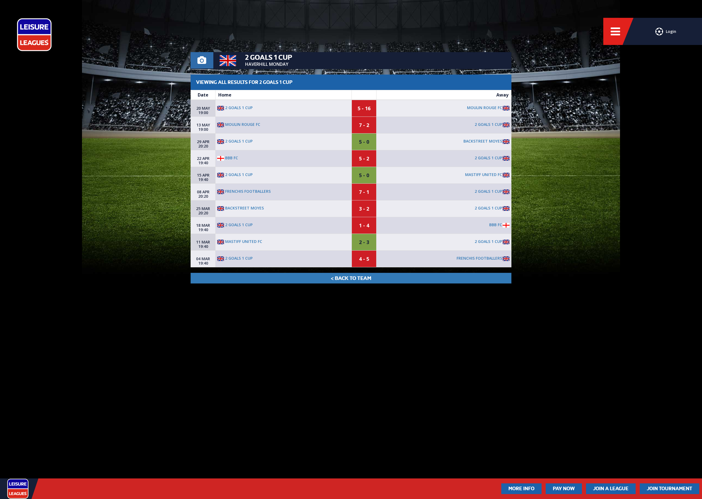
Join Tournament (669, 488)
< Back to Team (351, 278)
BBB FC (231, 157)
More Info (521, 488)
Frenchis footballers (247, 191)
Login (671, 31)
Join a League (611, 488)
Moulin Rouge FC (484, 107)
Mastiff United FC (483, 174)
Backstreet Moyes (482, 141)
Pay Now (564, 488)
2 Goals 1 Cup (238, 107)
